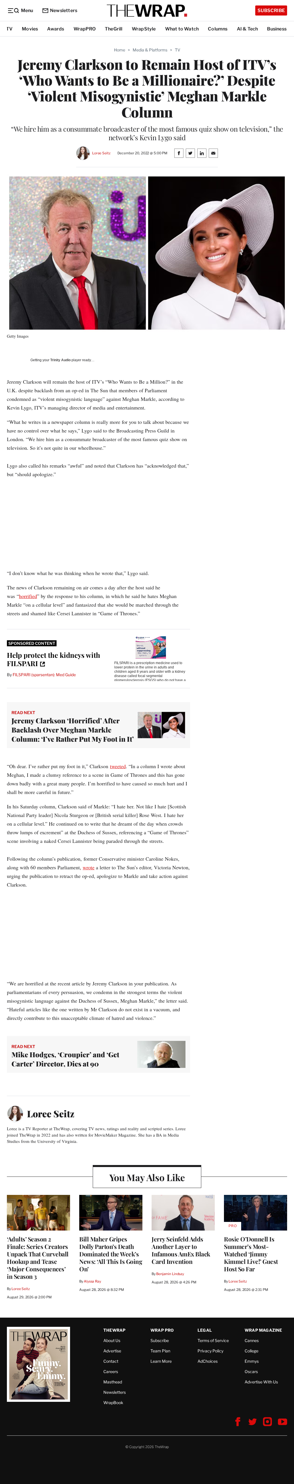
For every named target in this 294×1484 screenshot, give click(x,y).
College (251, 1350)
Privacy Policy (210, 1350)
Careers (110, 1371)
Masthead (112, 1381)
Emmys (252, 1361)
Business (277, 29)
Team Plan (160, 1350)
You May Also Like (147, 1177)
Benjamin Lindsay (170, 1274)
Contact (110, 1361)
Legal (205, 1330)
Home (119, 49)
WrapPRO (85, 29)
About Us (111, 1340)
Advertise (112, 1350)
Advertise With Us (261, 1381)
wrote (88, 867)
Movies (30, 29)
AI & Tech (247, 29)
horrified (28, 596)
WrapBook (113, 1402)
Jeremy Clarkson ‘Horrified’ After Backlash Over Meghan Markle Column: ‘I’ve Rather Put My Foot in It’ (72, 729)
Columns (217, 29)
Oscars (251, 1371)
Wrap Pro (162, 1330)
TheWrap (114, 1330)
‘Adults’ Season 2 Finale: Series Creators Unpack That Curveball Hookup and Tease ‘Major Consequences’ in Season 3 (38, 1257)
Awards (55, 29)
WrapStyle (144, 29)
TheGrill (114, 29)
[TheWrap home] (147, 11)
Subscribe (271, 10)
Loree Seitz (101, 153)
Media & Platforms (150, 49)
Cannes (252, 1340)
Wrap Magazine (263, 1330)
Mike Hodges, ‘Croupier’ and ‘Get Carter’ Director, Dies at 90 (65, 1059)
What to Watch (182, 29)
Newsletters (63, 10)
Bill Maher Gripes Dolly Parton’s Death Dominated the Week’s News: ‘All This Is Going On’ (110, 1253)
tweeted (118, 766)
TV (9, 29)
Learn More (161, 1361)
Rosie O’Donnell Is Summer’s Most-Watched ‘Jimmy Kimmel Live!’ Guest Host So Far (251, 1253)
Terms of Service (213, 1340)
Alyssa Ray (92, 1281)
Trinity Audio (60, 360)
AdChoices (208, 1361)
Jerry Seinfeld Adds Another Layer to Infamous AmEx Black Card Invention (181, 1250)
